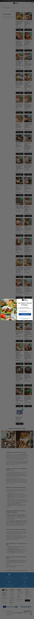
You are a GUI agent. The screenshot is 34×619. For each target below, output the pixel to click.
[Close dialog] (32, 299)
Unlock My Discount (25, 314)
